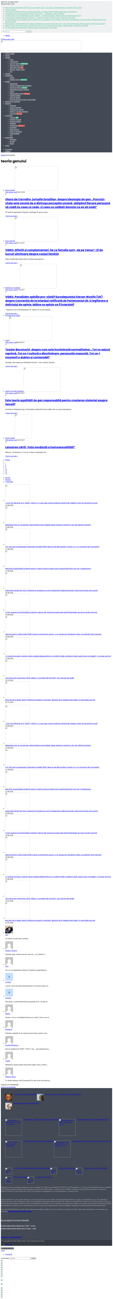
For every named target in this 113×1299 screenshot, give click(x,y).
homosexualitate (15, 122)
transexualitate (15, 133)
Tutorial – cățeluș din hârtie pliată (95, 1168)
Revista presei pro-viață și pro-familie (23, 100)
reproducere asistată (16, 110)
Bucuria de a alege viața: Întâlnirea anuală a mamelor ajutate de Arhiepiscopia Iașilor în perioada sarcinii (50, 700)
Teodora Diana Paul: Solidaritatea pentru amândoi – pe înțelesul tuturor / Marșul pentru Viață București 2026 (43, 16)
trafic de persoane (16, 131)
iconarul (8, 982)
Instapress (8, 1029)
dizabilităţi (8, 76)
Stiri (6, 935)
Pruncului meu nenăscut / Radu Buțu (26, 1103)
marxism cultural (18, 88)
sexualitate (9, 116)
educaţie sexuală (15, 120)
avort (11, 60)
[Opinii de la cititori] (12, 315)
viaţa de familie (15, 98)
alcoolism (13, 139)
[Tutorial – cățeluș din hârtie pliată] (79, 1174)
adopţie (7, 74)
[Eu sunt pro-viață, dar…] (30, 1183)
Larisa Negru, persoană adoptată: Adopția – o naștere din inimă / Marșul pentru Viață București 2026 (40, 18)
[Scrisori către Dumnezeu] (53, 1174)
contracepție (14, 62)
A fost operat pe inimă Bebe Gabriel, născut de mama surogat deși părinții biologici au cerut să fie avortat (51, 612)
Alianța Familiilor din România (20, 86)
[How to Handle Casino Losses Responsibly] (13, 1157)
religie (12, 92)
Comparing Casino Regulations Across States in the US (91, 1141)
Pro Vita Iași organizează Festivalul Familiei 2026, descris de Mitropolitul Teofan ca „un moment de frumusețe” (52, 546)
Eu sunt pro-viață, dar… (44, 1177)
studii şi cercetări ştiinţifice (19, 112)
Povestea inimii (10, 10)
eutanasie (13, 106)
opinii (7, 145)
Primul (7, 460)
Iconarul (8, 998)
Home (3, 155)
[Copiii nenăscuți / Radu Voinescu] (8, 1100)
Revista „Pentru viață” (17, 70)
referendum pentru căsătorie (19, 90)
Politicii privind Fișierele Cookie (20, 1211)
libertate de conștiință (12, 102)
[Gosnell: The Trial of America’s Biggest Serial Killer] (8, 1174)
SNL (7, 966)
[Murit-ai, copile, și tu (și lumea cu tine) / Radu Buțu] (40, 1100)
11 (6, 472)
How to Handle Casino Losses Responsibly (39, 1141)
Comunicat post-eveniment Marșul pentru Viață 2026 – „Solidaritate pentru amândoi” (35, 14)
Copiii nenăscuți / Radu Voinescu (25, 1094)
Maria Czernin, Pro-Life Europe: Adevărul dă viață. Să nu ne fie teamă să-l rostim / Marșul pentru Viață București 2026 (46, 26)
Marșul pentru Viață (17, 66)
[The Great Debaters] (8, 1183)
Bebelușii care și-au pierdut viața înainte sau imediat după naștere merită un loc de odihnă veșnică (48, 525)
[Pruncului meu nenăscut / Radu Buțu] (8, 1109)
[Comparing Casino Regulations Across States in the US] (62, 1157)
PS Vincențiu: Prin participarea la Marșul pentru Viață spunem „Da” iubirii (31, 28)
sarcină (7, 58)
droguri (12, 141)
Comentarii (9, 482)
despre (7, 56)
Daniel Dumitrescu (11, 1045)
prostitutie (13, 128)
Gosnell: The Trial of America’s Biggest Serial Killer (32, 1168)
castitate (14, 118)
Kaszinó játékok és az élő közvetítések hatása (93, 1119)
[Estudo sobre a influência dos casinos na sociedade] (13, 1135)
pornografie (17, 126)
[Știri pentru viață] (7, 39)
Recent (7, 478)
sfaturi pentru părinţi (20, 94)
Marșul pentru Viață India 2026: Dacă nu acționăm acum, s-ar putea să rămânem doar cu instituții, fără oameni (43, 8)
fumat (12, 143)
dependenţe (9, 137)
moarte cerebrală (15, 108)
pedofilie (13, 124)
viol (11, 72)
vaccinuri (16, 114)
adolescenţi (13, 84)
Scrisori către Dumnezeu (67, 1168)
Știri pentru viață (11, 192)
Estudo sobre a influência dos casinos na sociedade (41, 1119)
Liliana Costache (11, 950)
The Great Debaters (20, 1177)
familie (7, 82)
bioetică (8, 104)
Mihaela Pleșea (10, 1077)
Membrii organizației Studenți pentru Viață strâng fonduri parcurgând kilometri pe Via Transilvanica (48, 568)
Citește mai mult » (11, 216)
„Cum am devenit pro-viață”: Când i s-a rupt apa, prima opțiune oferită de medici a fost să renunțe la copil (51, 503)
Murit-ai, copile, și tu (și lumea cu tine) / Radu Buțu (63, 1094)
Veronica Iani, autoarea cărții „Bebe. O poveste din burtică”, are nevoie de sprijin (39, 678)
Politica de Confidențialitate (11, 1237)
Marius (7, 1014)
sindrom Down (18, 80)
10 (6, 470)
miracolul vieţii (16, 68)
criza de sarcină (19, 64)
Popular (8, 480)
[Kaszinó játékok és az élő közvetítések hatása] (67, 1135)
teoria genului (14, 129)
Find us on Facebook (8, 1087)
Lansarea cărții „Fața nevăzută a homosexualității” (40, 447)
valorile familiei (15, 96)
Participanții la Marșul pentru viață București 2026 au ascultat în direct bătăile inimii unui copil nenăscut (41, 12)
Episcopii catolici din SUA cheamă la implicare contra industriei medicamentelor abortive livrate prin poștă (51, 590)
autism (12, 78)
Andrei (7, 1061)
